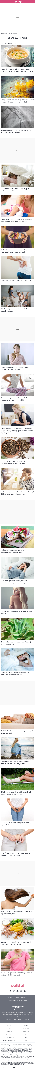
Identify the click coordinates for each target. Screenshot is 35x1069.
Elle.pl (9, 1025)
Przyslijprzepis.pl (26, 1031)
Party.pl (26, 1025)
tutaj (14, 1067)
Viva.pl (26, 1034)
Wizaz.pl (26, 1037)
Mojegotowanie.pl (9, 1037)
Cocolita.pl (9, 1031)
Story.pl (26, 1040)
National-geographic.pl (9, 1040)
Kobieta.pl (26, 1028)
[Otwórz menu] (2, 2)
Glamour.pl (9, 1028)
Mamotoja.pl (9, 1034)
